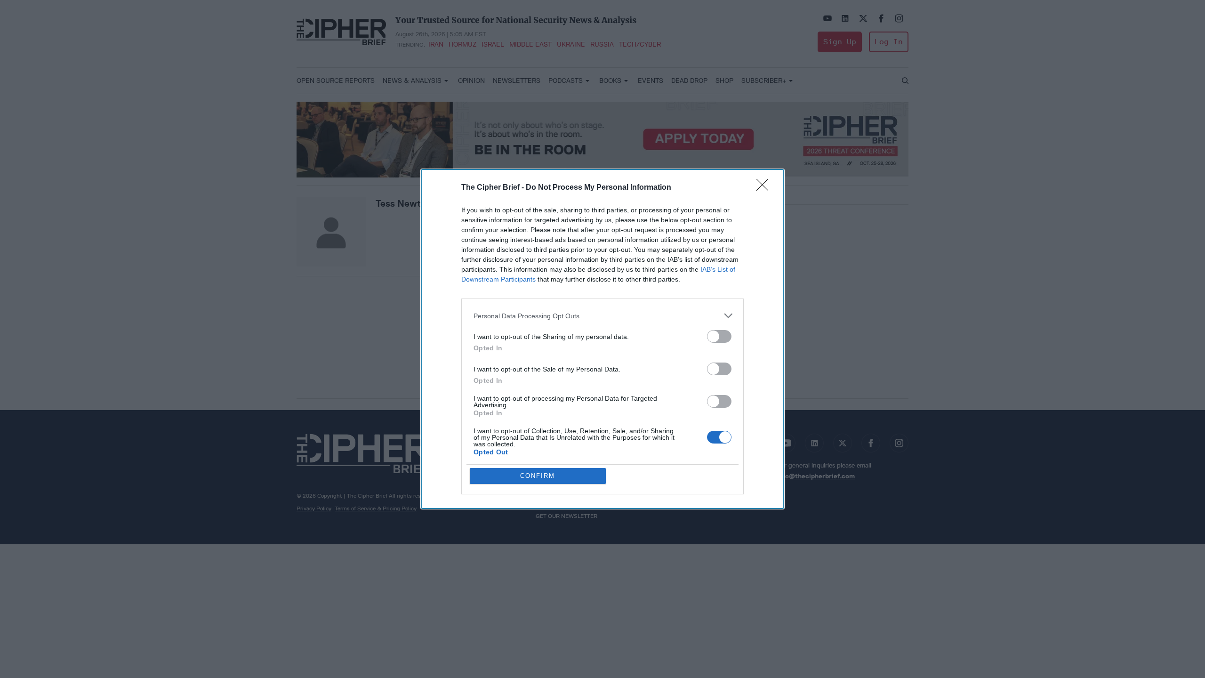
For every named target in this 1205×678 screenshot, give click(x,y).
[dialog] (602, 339)
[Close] (765, 188)
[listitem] (602, 316)
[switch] (719, 336)
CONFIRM (537, 475)
